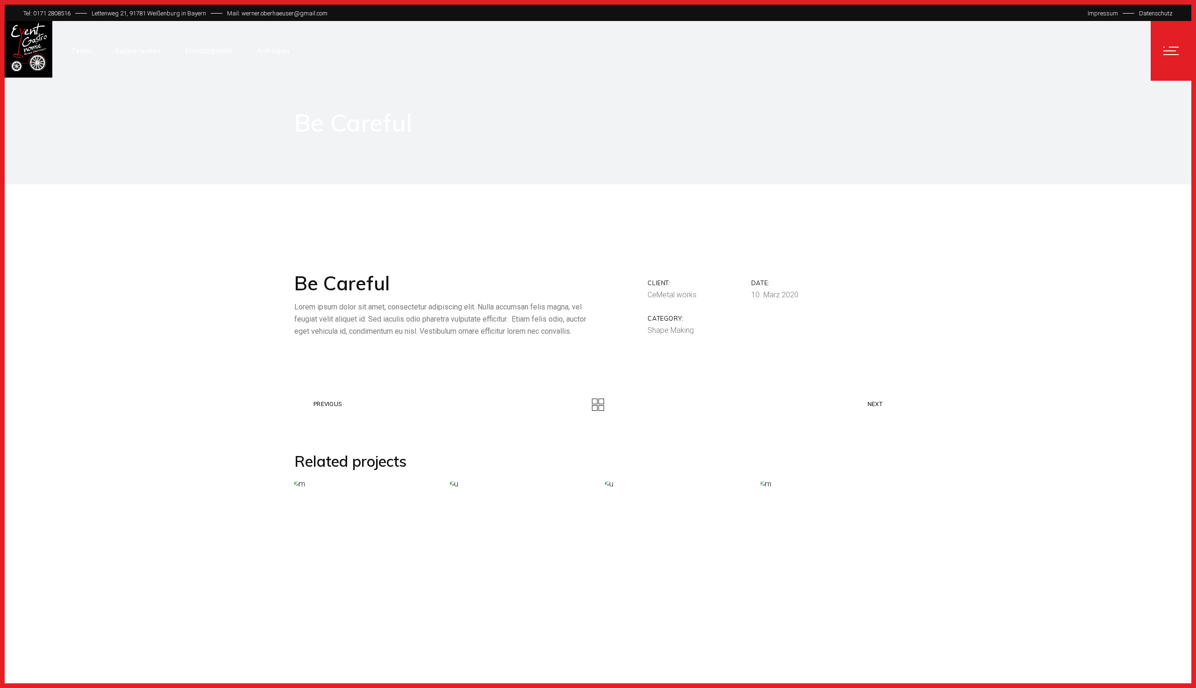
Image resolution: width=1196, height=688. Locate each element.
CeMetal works (672, 294)
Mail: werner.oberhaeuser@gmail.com (277, 13)
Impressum (1103, 13)
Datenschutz (1156, 13)
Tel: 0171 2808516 (47, 13)
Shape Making (671, 330)
